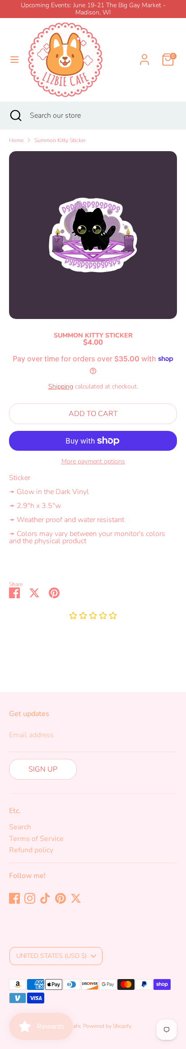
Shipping (60, 386)
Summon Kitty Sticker (60, 140)
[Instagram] (29, 898)
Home (16, 140)
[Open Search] (15, 115)
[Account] (144, 54)
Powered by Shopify (107, 1026)
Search (20, 827)
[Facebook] (14, 898)
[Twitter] (75, 898)
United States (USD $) (51, 956)
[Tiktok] (45, 898)
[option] (93, 235)
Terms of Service (36, 839)
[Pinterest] (60, 898)
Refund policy (31, 850)
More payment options (93, 461)
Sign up (42, 769)
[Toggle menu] (14, 60)
